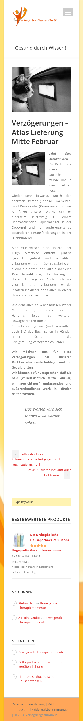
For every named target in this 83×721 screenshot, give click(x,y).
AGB (51, 704)
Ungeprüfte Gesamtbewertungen (37, 550)
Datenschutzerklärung (28, 704)
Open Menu (68, 12)
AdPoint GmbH (29, 618)
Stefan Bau (26, 603)
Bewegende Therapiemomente (37, 605)
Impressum (20, 709)
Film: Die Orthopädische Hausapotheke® (36, 678)
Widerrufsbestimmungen (50, 709)
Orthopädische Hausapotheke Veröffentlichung (40, 664)
